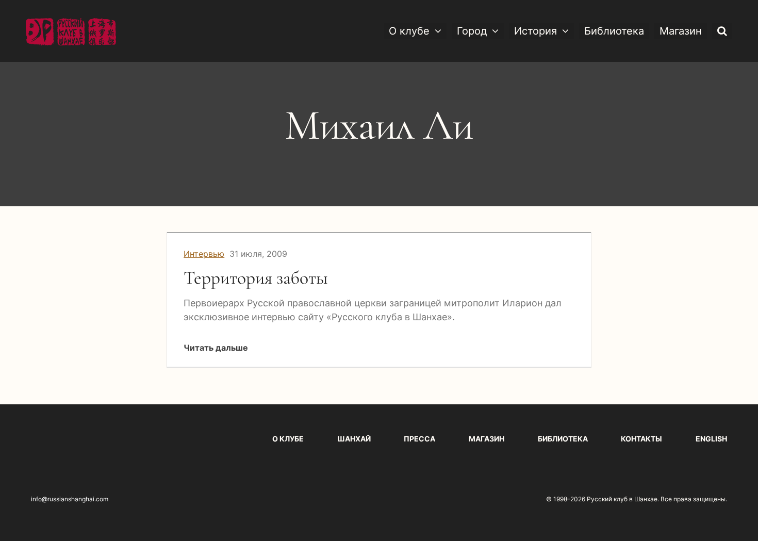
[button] (722, 31)
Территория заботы (256, 278)
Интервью (204, 254)
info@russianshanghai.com (69, 499)
